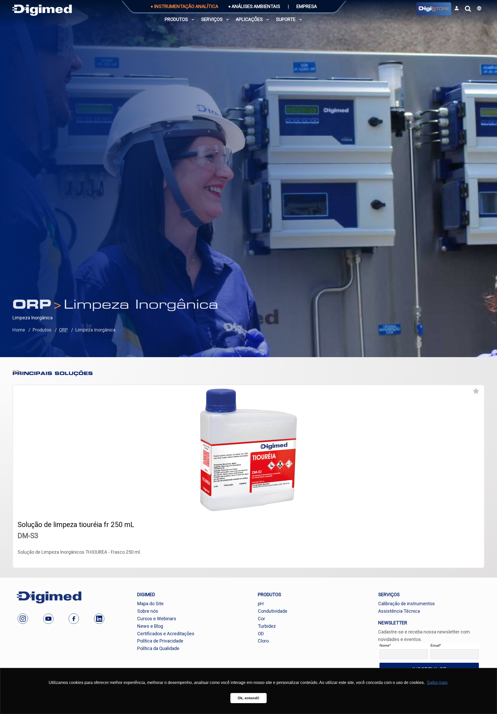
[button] (479, 8)
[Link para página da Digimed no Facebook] (74, 619)
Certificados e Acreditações (165, 633)
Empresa (306, 6)
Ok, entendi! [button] (248, 698)
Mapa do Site (150, 603)
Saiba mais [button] (437, 682)
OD (261, 633)
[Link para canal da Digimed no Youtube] (48, 619)
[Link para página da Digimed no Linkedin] (99, 619)
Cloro (263, 641)
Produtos (176, 19)
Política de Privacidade (160, 641)
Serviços (212, 19)
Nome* (385, 645)
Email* (435, 645)
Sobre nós (147, 611)
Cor (261, 618)
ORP (63, 330)
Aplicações (249, 19)
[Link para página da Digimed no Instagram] (23, 619)
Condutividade (272, 611)
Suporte (286, 19)
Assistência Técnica (399, 611)
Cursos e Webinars (156, 618)
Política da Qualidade (158, 648)
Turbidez (267, 626)
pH (261, 603)
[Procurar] (468, 8)
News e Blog (150, 626)
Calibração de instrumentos (406, 603)
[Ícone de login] (457, 8)
